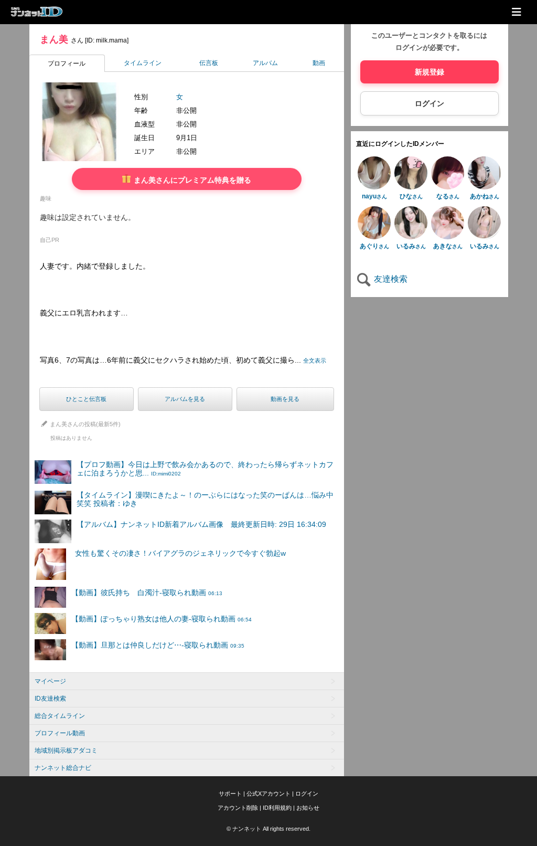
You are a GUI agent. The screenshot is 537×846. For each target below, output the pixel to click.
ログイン (429, 103)
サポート (230, 793)
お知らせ (307, 808)
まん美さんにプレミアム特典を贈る (191, 180)
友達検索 (389, 278)
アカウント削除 (238, 808)
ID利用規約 (277, 808)
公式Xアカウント (268, 793)
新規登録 (429, 72)
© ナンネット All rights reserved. (268, 829)
